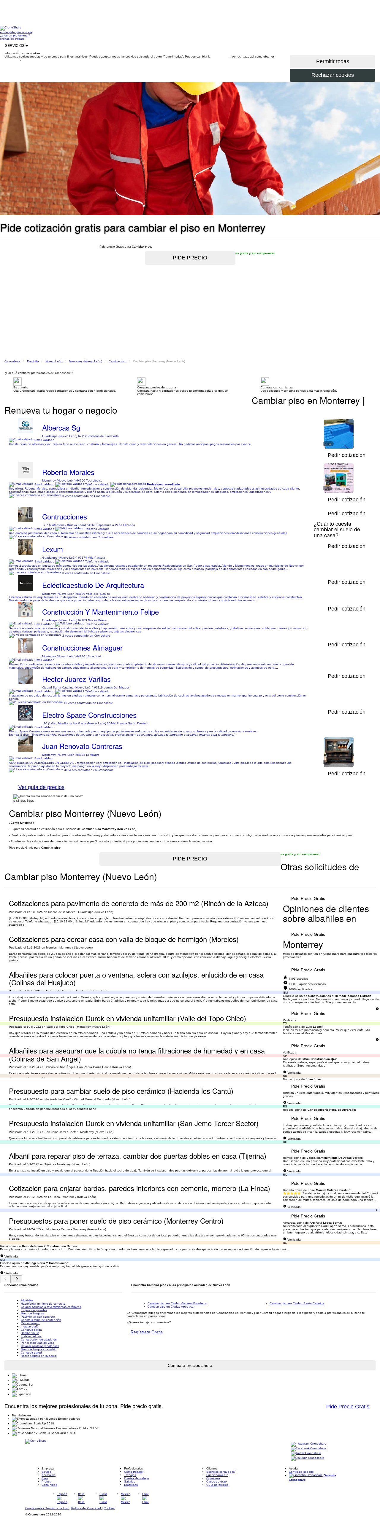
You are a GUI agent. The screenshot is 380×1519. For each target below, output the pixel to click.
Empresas (131, 1484)
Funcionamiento (217, 1475)
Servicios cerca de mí (220, 1471)
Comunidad (49, 1484)
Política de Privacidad (86, 1508)
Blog (45, 1478)
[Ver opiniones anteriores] (5, 1279)
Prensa (46, 1481)
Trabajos (130, 1475)
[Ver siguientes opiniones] (17, 1279)
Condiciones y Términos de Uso (47, 1508)
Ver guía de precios (41, 787)
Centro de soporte (301, 1471)
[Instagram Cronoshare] (308, 1443)
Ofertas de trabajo (136, 1478)
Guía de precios (217, 1484)
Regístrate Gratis (147, 1332)
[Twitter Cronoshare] (306, 1453)
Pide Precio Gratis (308, 898)
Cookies (109, 1508)
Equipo (46, 1471)
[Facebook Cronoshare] (308, 1448)
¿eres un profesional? (15, 35)
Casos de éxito (216, 1481)
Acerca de (49, 1475)
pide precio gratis (20, 32)
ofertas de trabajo (12, 38)
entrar (4, 32)
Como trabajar (133, 1471)
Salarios (129, 1481)
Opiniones (213, 1478)
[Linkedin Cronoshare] (307, 1458)
